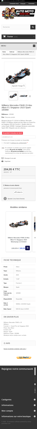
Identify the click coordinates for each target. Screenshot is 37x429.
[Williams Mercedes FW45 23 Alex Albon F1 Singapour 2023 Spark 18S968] (13, 95)
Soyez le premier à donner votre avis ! (15, 349)
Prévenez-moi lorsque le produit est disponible (15, 140)
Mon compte (7, 411)
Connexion (31, 3)
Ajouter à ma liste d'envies (16, 198)
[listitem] (19, 231)
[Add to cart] (27, 248)
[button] (4, 234)
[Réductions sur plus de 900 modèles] (18, 1)
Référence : (5, 114)
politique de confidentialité (19, 143)
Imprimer (7, 161)
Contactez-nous (14, 3)
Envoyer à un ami (10, 158)
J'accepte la (16, 143)
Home (4, 52)
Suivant (30, 96)
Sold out (11, 52)
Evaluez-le (19, 192)
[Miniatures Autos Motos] (18, 13)
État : (3, 117)
